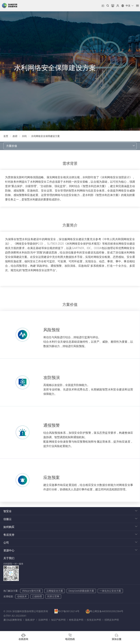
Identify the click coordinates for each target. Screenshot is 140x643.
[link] (5, 136)
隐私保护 (30, 619)
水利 (24, 136)
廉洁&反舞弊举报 (12, 619)
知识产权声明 (58, 619)
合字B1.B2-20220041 (14, 615)
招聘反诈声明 (111, 619)
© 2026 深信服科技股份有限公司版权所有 (25, 611)
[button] (127, 5)
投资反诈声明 (94, 619)
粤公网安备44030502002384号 (106, 611)
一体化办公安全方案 (110, 590)
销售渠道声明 (76, 619)
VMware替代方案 (31, 590)
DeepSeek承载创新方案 (81, 590)
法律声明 (43, 619)
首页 (5, 136)
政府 (15, 136)
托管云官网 (53, 596)
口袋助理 (37, 596)
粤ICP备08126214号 (68, 611)
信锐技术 (22, 596)
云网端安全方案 (54, 590)
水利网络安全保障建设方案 (45, 136)
